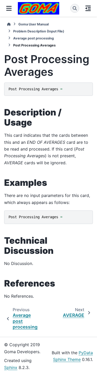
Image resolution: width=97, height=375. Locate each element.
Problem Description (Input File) (38, 31)
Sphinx (10, 367)
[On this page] (88, 8)
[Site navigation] (9, 8)
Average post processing (33, 38)
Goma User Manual (33, 24)
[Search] (74, 8)
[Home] (9, 24)
